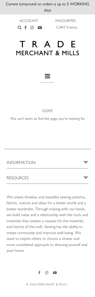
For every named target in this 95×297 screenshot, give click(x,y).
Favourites (65, 21)
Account (29, 21)
